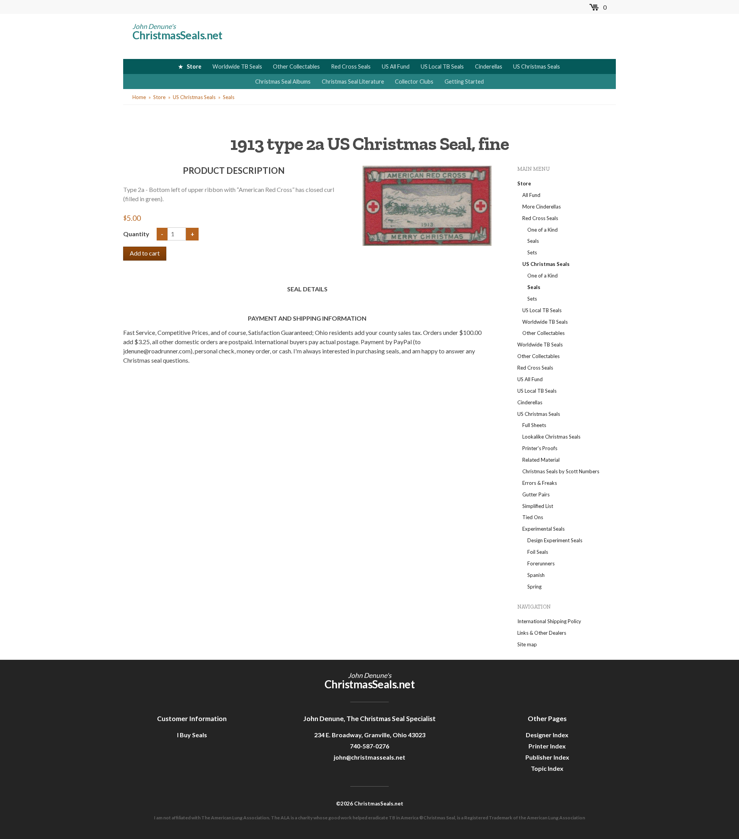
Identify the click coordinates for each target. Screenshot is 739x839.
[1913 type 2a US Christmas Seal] (427, 204)
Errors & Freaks (539, 483)
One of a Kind (542, 230)
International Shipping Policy (549, 621)
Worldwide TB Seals (237, 66)
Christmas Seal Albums (283, 81)
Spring (534, 586)
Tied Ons (532, 517)
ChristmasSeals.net (177, 35)
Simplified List (537, 506)
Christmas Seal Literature (353, 81)
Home (139, 97)
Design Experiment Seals (554, 540)
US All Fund (396, 66)
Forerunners (541, 563)
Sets (532, 252)
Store (194, 66)
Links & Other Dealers (541, 633)
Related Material (541, 460)
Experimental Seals (543, 529)
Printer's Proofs (539, 448)
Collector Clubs (414, 81)
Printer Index (547, 746)
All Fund (531, 195)
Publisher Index (547, 757)
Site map (527, 644)
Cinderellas (488, 66)
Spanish (536, 575)
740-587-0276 (369, 746)
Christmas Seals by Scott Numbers (560, 471)
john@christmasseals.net (369, 757)
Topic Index (547, 768)
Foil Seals (537, 552)
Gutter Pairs (536, 494)
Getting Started (464, 81)
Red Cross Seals (351, 66)
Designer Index (547, 734)
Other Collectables (296, 66)
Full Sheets (534, 425)
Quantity (136, 233)
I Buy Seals (192, 734)
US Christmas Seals (536, 66)
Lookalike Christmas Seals (551, 437)
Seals (228, 97)
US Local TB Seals (442, 66)
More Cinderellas (541, 206)
